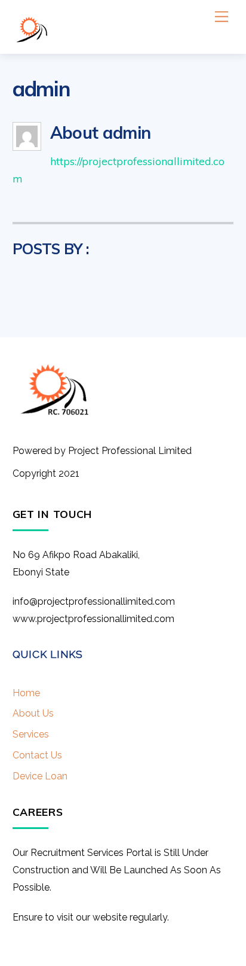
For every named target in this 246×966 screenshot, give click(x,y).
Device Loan (40, 776)
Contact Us (37, 755)
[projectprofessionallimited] (32, 38)
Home (26, 693)
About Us (33, 713)
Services (31, 734)
